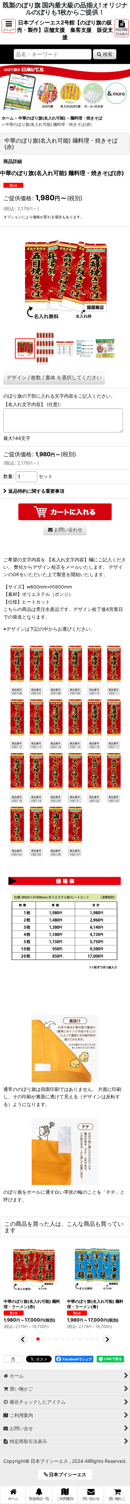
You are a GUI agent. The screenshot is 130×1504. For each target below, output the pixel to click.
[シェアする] (13, 1359)
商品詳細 (12, 161)
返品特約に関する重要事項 (36, 491)
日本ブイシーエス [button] (69, 1474)
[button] (9, 26)
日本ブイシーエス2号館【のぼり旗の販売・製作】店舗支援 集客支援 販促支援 (65, 30)
